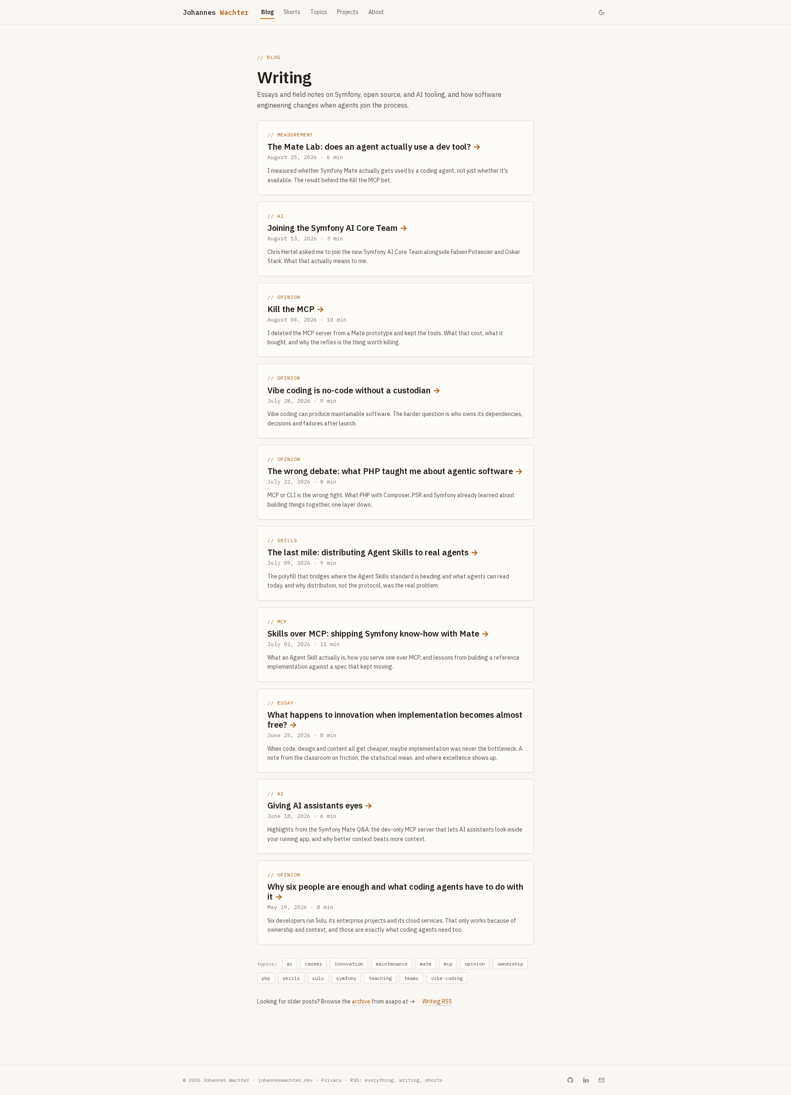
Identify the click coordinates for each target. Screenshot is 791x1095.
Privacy (331, 1080)
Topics (318, 12)
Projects (347, 12)
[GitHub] (570, 1080)
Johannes (216, 12)
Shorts (291, 12)
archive (361, 1001)
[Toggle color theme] (601, 12)
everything (379, 1080)
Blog (267, 12)
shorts (433, 1080)
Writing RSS (437, 1001)
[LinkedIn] (585, 1080)
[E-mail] (601, 1080)
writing (409, 1080)
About (376, 12)
